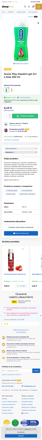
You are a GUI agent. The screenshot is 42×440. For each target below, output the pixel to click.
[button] (25, 7)
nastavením (27, 429)
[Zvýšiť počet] (10, 115)
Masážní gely (11, 194)
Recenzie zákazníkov (8, 404)
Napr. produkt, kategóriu (14, 18)
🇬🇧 (22, 413)
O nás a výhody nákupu (9, 401)
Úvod (3, 12)
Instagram (34, 390)
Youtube (15, 390)
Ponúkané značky (7, 407)
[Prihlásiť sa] (29, 7)
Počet (6, 116)
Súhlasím (21, 436)
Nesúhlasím (21, 432)
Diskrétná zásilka (27, 401)
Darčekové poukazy (27, 398)
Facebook (25, 390)
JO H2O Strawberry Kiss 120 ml (15, 274)
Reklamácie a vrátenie (28, 407)
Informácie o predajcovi (11, 140)
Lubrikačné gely (21, 12)
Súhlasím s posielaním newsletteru (11, 374)
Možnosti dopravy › (25, 97)
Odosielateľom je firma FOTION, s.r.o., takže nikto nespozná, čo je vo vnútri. (21, 339)
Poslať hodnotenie (22, 233)
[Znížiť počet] (10, 117)
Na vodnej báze (32, 12)
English (25, 413)
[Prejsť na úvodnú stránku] (8, 6)
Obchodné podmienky (28, 410)
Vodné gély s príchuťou (27, 194)
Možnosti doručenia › (15, 125)
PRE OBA (10, 12)
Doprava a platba (27, 404)
